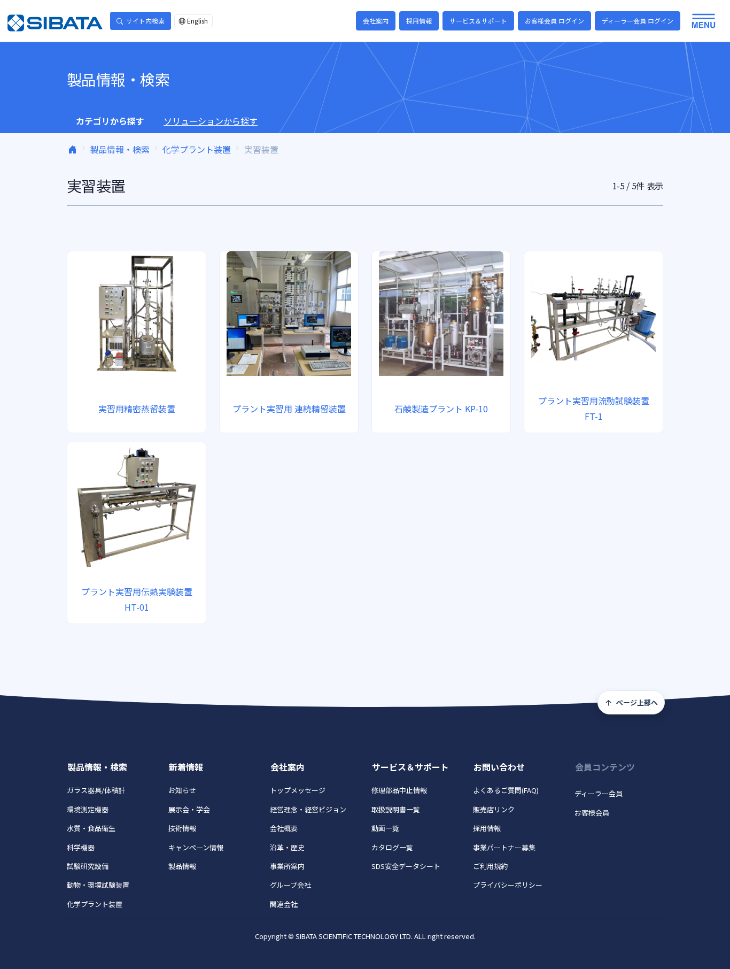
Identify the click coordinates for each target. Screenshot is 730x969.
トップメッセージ (297, 790)
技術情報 (182, 828)
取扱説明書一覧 (395, 809)
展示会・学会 (189, 809)
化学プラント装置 (196, 149)
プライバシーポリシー (507, 885)
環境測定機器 (87, 809)
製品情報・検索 (120, 149)
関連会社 (284, 904)
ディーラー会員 (598, 793)
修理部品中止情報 (399, 790)
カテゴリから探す (110, 120)
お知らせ (182, 790)
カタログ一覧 (392, 847)
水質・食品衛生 (91, 828)
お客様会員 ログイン (554, 20)
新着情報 (186, 766)
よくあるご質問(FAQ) (506, 790)
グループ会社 (290, 885)
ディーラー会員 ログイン (637, 20)
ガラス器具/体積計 (96, 790)
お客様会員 (591, 813)
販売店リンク (494, 809)
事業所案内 (287, 866)
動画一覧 (385, 828)
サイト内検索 (145, 20)
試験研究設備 (87, 866)
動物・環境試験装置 (98, 885)
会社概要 (284, 828)
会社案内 (376, 20)
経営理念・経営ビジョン (308, 809)
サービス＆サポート (478, 20)
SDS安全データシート (405, 866)
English (197, 20)
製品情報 (182, 866)
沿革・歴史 (287, 847)
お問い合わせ (499, 766)
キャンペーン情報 (195, 847)
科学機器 (81, 847)
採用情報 (419, 20)
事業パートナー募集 (504, 847)
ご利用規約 (490, 866)
